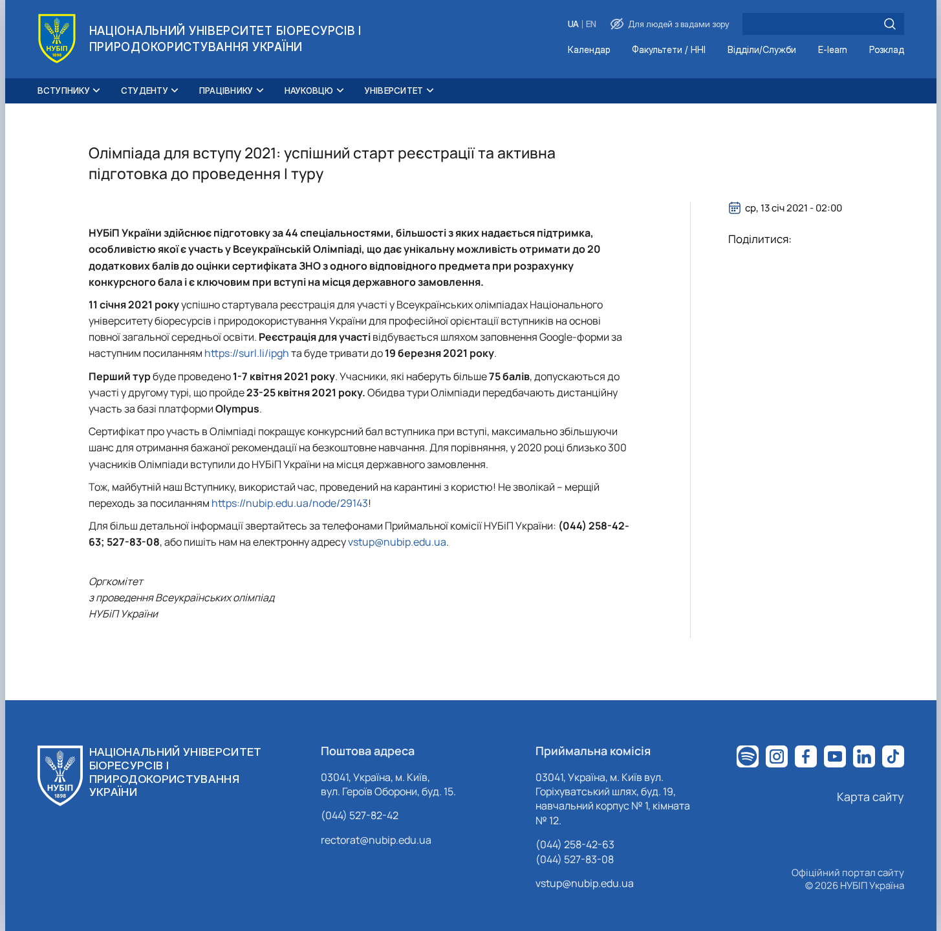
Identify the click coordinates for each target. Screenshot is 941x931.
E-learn (832, 50)
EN (591, 24)
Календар (589, 50)
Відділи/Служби (762, 50)
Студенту (144, 90)
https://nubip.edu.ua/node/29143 (289, 503)
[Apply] (890, 24)
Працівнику (226, 90)
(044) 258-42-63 (574, 844)
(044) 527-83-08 (574, 859)
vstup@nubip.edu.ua (397, 542)
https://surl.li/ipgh (247, 353)
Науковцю (309, 90)
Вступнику (64, 90)
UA (573, 24)
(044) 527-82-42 (359, 815)
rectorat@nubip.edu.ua (376, 840)
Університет (394, 90)
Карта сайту (870, 796)
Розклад (886, 50)
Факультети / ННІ (669, 50)
